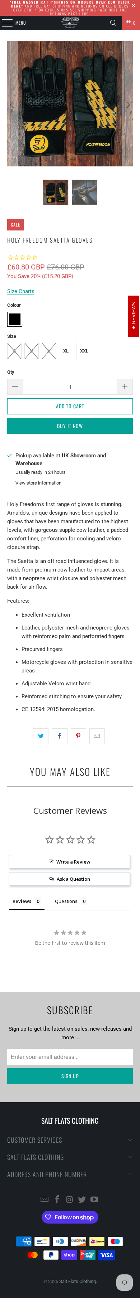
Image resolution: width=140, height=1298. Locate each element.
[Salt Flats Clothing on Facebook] (57, 1200)
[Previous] (12, 105)
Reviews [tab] (22, 901)
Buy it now (70, 425)
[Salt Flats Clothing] (70, 23)
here (113, 10)
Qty (10, 372)
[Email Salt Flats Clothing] (44, 1200)
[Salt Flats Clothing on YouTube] (94, 1200)
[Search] (113, 23)
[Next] (127, 105)
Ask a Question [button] (73, 879)
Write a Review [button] (73, 862)
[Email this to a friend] (97, 736)
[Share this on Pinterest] (78, 736)
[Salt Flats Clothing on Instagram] (69, 1200)
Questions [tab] (66, 901)
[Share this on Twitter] (40, 736)
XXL (84, 351)
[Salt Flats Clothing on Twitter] (82, 1200)
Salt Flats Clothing (77, 1281)
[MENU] (3, 23)
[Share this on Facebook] (59, 736)
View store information (38, 483)
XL (66, 351)
